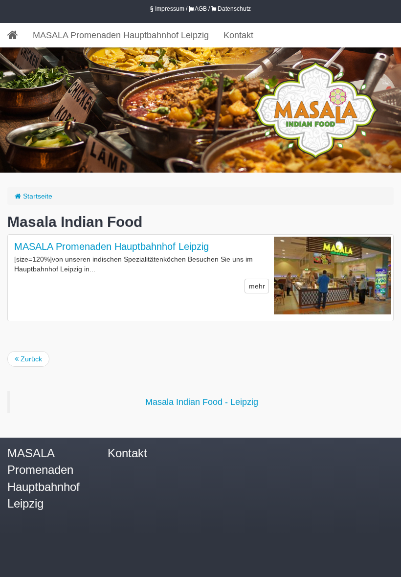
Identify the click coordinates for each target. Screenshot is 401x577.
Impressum (167, 8)
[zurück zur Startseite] (16, 35)
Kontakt (238, 35)
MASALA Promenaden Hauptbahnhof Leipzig (121, 35)
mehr (257, 286)
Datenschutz (233, 8)
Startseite (36, 196)
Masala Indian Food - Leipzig (201, 402)
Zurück (30, 359)
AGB (200, 8)
